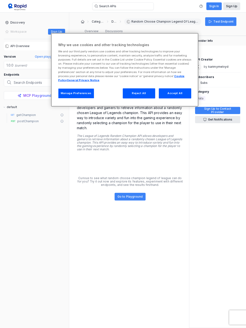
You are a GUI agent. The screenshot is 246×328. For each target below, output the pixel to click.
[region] (124, 70)
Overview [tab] (91, 31)
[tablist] (104, 31)
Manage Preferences (76, 93)
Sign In (214, 6)
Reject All (139, 93)
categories (98, 21)
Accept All (175, 93)
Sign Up (231, 6)
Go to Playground (130, 196)
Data (114, 21)
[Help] (201, 6)
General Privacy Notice (83, 80)
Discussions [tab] (114, 31)
